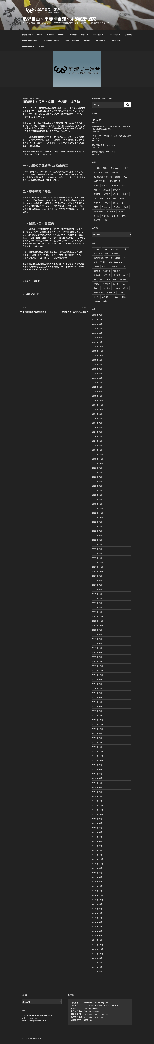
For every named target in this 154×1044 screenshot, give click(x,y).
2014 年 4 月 (97, 926)
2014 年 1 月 (97, 940)
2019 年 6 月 (97, 693)
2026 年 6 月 (97, 319)
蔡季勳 (125, 207)
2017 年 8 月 (97, 769)
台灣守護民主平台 (115, 181)
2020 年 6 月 (97, 639)
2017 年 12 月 (97, 751)
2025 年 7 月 (97, 369)
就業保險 (106, 194)
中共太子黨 (98, 172)
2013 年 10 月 (97, 953)
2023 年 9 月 (97, 468)
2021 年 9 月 (97, 576)
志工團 (41, 46)
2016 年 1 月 (97, 854)
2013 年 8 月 (97, 962)
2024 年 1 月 (97, 450)
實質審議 (97, 194)
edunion (36, 98)
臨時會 (96, 207)
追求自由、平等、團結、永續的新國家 (59, 19)
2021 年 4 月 (97, 598)
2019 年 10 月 (97, 674)
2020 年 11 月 (97, 621)
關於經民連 (26, 34)
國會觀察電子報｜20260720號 (103, 145)
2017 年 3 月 (97, 791)
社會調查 (106, 202)
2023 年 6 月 (97, 481)
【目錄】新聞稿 (98, 119)
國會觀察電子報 (28, 46)
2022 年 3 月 (97, 549)
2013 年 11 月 (97, 949)
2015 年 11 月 (97, 863)
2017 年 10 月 (97, 760)
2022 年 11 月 (97, 513)
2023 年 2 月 (97, 499)
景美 (101, 198)
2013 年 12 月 (97, 944)
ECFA (105, 168)
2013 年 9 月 (97, 958)
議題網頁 (87, 40)
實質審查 (116, 189)
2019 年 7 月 (97, 688)
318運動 (97, 168)
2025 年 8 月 (97, 364)
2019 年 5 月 (97, 697)
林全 (114, 198)
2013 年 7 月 (97, 967)
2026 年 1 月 (97, 342)
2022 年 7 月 (97, 531)
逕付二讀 (115, 215)
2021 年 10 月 (97, 571)
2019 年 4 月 (97, 702)
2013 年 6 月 (97, 971)
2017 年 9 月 (97, 764)
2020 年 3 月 (97, 652)
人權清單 (115, 172)
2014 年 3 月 (97, 931)
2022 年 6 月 (97, 535)
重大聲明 (73, 34)
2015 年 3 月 (97, 881)
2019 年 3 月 (97, 706)
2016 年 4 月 (97, 841)
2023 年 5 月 (97, 486)
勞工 (125, 176)
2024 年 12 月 (97, 400)
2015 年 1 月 (97, 890)
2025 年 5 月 (97, 378)
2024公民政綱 (115, 34)
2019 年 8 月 (97, 683)
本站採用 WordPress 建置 (31, 1038)
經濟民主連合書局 (72, 40)
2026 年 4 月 (97, 328)
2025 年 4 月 (97, 382)
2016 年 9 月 (97, 818)
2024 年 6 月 (97, 427)
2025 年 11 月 (97, 351)
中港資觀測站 (100, 40)
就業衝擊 (116, 194)
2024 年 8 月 (97, 418)
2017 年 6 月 (97, 778)
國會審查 (105, 185)
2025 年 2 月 (97, 391)
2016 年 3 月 (97, 845)
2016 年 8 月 (97, 823)
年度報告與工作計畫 (51, 40)
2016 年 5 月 (97, 836)
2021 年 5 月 (97, 594)
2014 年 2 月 (97, 935)
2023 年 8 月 (97, 472)
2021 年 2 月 (97, 607)
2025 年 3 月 (97, 387)
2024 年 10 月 (97, 409)
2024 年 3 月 (97, 441)
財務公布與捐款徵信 (30, 40)
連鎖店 (124, 215)
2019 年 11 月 (97, 670)
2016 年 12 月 (97, 805)
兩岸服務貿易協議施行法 (103, 176)
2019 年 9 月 (97, 679)
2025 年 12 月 (97, 346)
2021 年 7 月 (97, 585)
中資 (107, 172)
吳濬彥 (96, 185)
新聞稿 (39, 34)
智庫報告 (50, 34)
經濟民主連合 (35, 294)
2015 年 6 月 (97, 877)
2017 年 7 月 (97, 773)
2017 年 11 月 (97, 755)
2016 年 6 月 (97, 832)
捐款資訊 (128, 34)
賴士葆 (96, 215)
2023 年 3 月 (97, 495)
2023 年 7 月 (97, 477)
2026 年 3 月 (97, 333)
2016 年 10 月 (97, 814)
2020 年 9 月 (97, 630)
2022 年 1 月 (97, 558)
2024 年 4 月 (97, 436)
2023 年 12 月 (97, 454)
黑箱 (105, 220)
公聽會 (117, 176)
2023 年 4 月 (97, 490)
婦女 (123, 185)
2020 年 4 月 (97, 648)
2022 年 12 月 (97, 508)
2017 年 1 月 (97, 800)
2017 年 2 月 (97, 796)
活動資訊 (61, 34)
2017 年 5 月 (97, 782)
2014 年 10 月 (97, 899)
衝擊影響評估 (99, 211)
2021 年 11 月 (97, 567)
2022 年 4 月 (97, 544)
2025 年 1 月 (97, 396)
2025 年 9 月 (97, 360)
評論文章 (84, 34)
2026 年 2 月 (97, 337)
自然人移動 (106, 207)
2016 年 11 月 (97, 809)
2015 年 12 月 (97, 859)
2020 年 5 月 (97, 643)
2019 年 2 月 (97, 711)
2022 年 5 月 (97, 540)
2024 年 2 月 (97, 445)
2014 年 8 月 (97, 908)
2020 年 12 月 (97, 616)
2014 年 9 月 (97, 904)
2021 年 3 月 (97, 603)
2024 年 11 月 (97, 405)
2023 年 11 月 (97, 459)
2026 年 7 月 (97, 315)
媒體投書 (106, 189)
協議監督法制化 (99, 181)
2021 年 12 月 (97, 562)
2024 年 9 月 (97, 414)
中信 (126, 168)
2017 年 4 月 (97, 787)
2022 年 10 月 (97, 517)
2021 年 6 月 (97, 589)
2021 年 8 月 (97, 580)
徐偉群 (125, 194)
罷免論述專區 (117, 40)
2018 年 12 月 (97, 719)
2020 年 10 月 (97, 625)
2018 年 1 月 (97, 747)
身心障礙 (105, 215)
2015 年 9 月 (97, 868)
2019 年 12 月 (97, 666)
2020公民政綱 (98, 34)
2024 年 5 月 (97, 432)
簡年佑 (115, 202)
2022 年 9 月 (97, 522)
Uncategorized (116, 168)
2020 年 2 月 (97, 657)
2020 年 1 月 (97, 661)
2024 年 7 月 (97, 423)
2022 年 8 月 (97, 526)
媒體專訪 (97, 189)
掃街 (95, 198)
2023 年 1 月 (97, 504)
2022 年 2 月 (97, 553)
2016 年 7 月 (97, 827)
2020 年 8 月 (97, 634)
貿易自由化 (111, 211)
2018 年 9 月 (97, 733)
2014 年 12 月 (97, 895)
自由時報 (116, 207)
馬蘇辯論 (97, 220)
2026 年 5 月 (97, 324)
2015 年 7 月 (97, 872)
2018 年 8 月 (97, 737)
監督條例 (97, 202)
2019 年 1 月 (97, 715)
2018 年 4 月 (97, 742)
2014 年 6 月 (97, 917)
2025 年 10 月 (97, 355)
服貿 (108, 198)
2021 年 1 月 (97, 612)
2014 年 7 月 (97, 913)
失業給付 (115, 185)
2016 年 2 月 (97, 850)
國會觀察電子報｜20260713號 (103, 151)
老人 (123, 202)
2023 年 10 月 (97, 463)
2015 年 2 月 (97, 886)
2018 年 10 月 (97, 728)
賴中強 (120, 211)
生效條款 (123, 198)
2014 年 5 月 (97, 922)
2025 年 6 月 (97, 373)
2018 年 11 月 (97, 724)
